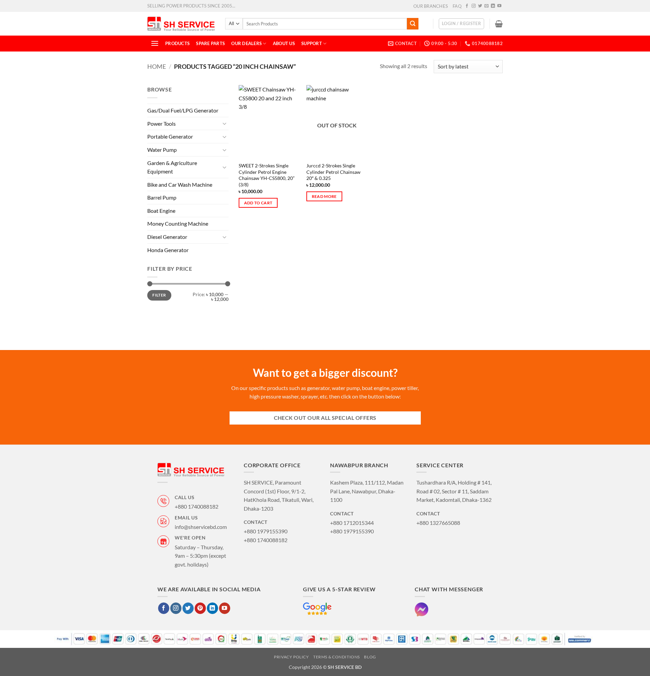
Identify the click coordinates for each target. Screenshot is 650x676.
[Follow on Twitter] (480, 6)
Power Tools (161, 123)
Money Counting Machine (177, 223)
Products (177, 43)
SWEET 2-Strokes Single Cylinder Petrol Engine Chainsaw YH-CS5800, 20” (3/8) (267, 175)
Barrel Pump (161, 197)
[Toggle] (224, 123)
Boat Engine (161, 210)
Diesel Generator (167, 236)
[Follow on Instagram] (474, 6)
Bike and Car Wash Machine (179, 184)
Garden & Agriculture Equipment (172, 167)
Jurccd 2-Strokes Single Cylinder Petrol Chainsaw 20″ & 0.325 (333, 172)
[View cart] (499, 23)
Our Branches (430, 6)
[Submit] (412, 23)
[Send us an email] (486, 6)
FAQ (457, 6)
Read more (324, 196)
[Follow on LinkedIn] (493, 6)
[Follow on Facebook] (467, 6)
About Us (284, 43)
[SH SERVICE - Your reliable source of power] (181, 23)
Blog (370, 656)
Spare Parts (210, 43)
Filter (159, 295)
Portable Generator (170, 136)
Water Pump (162, 149)
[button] (461, 23)
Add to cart (258, 203)
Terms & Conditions (336, 656)
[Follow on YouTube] (499, 6)
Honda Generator (168, 250)
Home (156, 66)
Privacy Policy (291, 656)
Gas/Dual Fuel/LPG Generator (182, 110)
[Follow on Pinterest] (200, 608)
